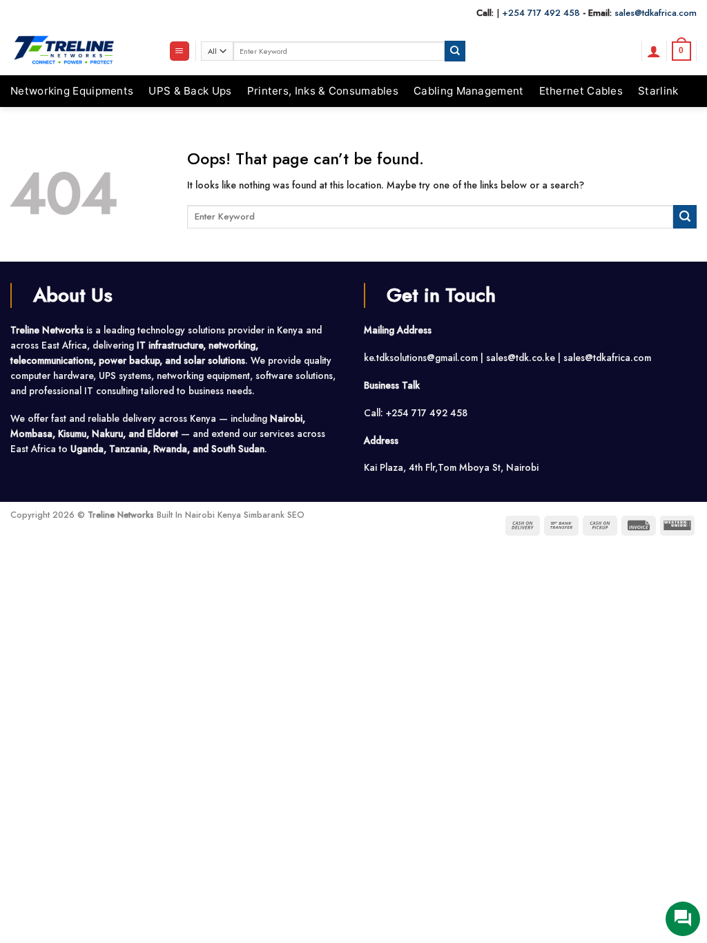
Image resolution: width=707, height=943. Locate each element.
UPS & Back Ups (189, 90)
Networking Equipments (71, 90)
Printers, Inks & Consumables (322, 90)
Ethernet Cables (581, 90)
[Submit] (455, 51)
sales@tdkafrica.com (655, 12)
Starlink (658, 90)
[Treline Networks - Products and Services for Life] (79, 51)
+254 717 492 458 (541, 12)
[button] (179, 51)
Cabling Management (468, 90)
